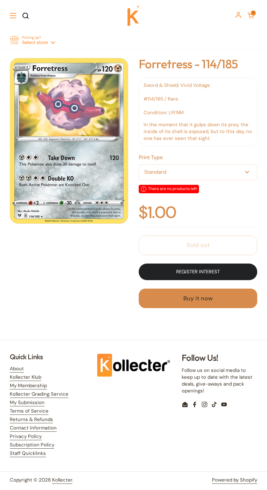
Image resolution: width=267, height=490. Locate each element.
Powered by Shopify (234, 480)
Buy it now (198, 298)
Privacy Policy (26, 436)
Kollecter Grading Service (39, 394)
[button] (250, 15)
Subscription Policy (32, 445)
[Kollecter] (133, 15)
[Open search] (25, 15)
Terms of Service (29, 411)
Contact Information (33, 428)
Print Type (151, 157)
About (17, 368)
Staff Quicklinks (28, 453)
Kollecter (62, 480)
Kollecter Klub (25, 377)
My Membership (28, 385)
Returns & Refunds (31, 419)
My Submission (27, 402)
